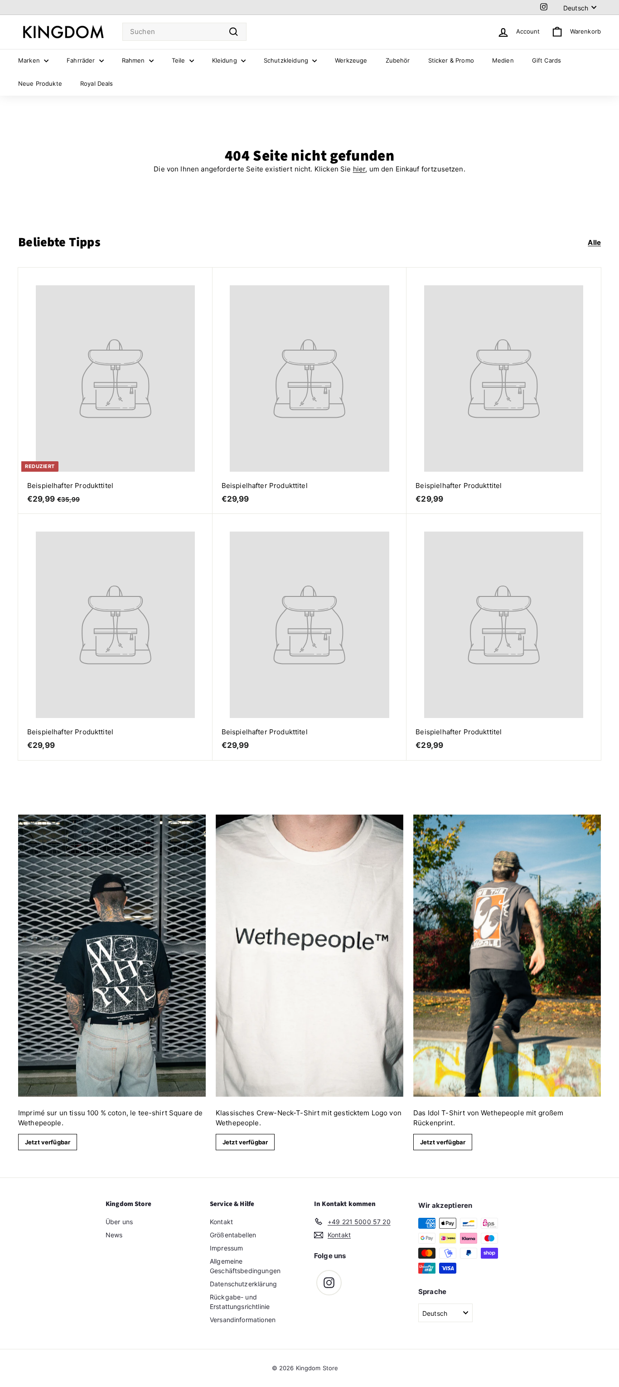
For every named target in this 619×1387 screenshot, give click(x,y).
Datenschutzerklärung (243, 1284)
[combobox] (184, 32)
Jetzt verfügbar (47, 1142)
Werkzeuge (351, 60)
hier (359, 169)
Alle (594, 242)
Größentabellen (233, 1235)
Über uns (119, 1222)
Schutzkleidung (287, 60)
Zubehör (398, 60)
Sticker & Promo (451, 60)
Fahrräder (82, 60)
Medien (503, 60)
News (114, 1235)
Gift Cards (546, 60)
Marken (30, 60)
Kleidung (225, 60)
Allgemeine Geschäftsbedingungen (245, 1266)
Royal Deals (96, 83)
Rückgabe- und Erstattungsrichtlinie (240, 1301)
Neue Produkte (40, 83)
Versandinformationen (243, 1320)
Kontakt (221, 1222)
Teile (179, 60)
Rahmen (134, 60)
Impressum (226, 1248)
